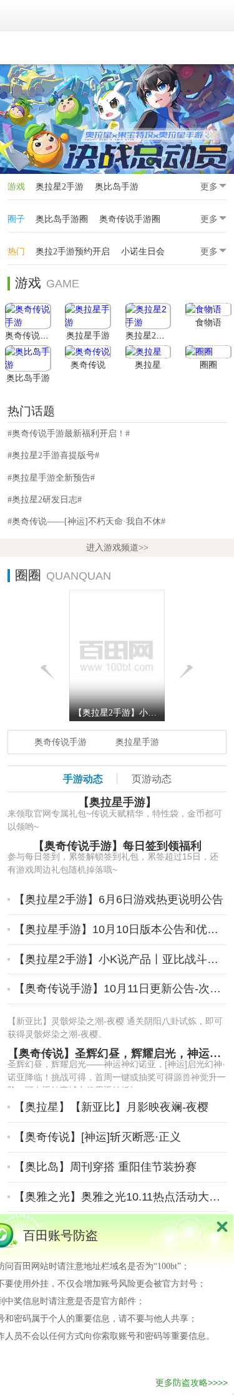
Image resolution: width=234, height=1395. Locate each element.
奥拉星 (148, 365)
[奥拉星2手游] (148, 316)
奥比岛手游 (117, 186)
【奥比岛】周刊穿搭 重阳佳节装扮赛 (105, 1167)
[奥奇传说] (88, 351)
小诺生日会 (143, 251)
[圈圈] (208, 351)
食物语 (208, 322)
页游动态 (152, 778)
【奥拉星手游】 (117, 802)
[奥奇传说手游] (28, 316)
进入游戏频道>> (117, 547)
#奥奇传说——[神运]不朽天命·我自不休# (86, 521)
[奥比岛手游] (28, 358)
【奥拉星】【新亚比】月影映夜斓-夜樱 (111, 1107)
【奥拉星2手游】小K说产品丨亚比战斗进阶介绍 (119, 959)
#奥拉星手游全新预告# (51, 477)
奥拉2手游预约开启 (73, 251)
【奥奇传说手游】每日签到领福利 (117, 846)
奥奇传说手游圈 (129, 219)
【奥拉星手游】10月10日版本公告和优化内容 (119, 929)
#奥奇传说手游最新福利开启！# (68, 433)
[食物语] (208, 309)
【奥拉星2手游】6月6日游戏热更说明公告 (118, 899)
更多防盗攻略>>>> (191, 1383)
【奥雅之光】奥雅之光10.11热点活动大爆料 (119, 1197)
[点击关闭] (222, 1226)
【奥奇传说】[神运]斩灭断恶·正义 (97, 1137)
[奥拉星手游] (88, 316)
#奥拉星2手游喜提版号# (53, 455)
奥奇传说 (88, 365)
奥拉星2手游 (60, 186)
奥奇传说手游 (31, 335)
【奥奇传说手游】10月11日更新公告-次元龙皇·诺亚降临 (119, 988)
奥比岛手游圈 (62, 219)
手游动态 (83, 778)
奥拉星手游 (88, 335)
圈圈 (208, 365)
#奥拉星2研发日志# (44, 499)
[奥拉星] (148, 351)
